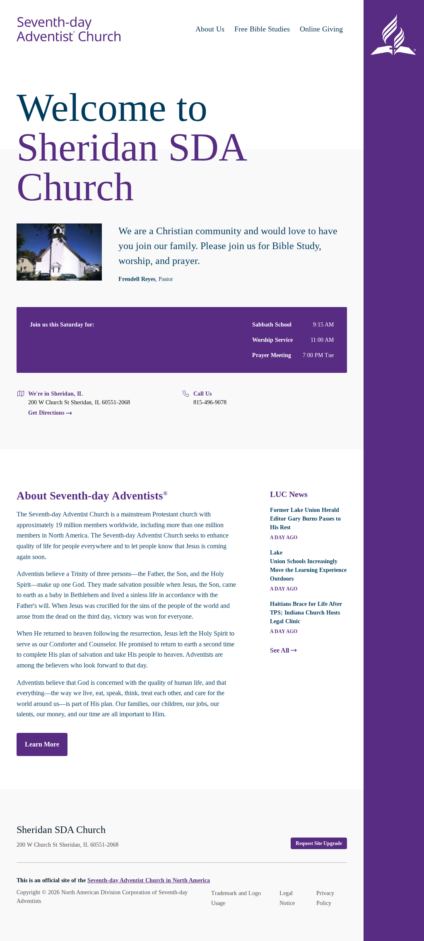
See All (279, 650)
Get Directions (46, 413)
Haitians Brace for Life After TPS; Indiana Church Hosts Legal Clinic (306, 612)
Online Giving (321, 29)
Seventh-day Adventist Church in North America (148, 880)
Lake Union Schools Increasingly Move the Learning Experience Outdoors (308, 566)
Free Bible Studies (262, 29)
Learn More (42, 744)
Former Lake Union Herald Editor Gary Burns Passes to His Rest (305, 519)
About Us (209, 29)
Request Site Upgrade (319, 843)
